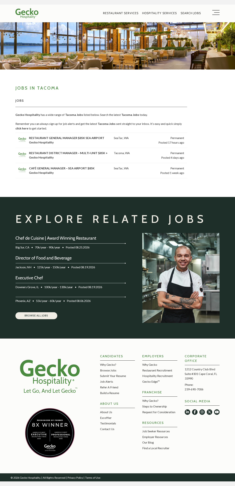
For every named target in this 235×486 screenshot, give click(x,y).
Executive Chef (29, 277)
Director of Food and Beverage (43, 258)
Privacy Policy (75, 477)
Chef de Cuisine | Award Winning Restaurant (55, 238)
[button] (36, 315)
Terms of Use (92, 477)
